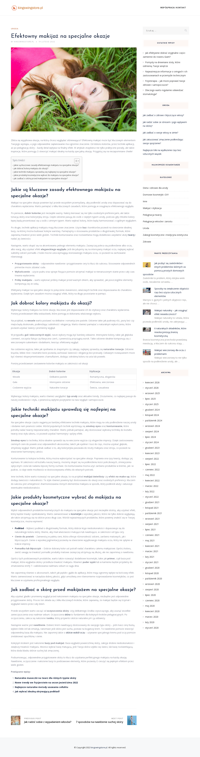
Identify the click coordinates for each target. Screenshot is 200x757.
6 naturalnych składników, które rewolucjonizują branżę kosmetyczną (170, 332)
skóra (67, 614)
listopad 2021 (152, 507)
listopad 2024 (152, 415)
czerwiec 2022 (152, 469)
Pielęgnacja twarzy (152, 214)
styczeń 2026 (152, 387)
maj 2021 (150, 540)
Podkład (19, 528)
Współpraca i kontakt (173, 8)
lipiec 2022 (150, 464)
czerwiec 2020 (152, 600)
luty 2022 (149, 491)
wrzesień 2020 (152, 584)
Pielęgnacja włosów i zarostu (157, 221)
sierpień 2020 (152, 589)
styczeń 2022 (152, 496)
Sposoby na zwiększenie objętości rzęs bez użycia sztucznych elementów (171, 292)
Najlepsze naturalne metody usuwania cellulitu (41, 687)
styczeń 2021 (152, 562)
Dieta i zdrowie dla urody (155, 187)
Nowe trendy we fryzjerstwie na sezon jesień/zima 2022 (46, 682)
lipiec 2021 (150, 529)
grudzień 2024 (152, 409)
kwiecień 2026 (152, 382)
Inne (145, 201)
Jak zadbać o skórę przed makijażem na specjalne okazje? (41, 178)
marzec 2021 (151, 551)
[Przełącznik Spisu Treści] (75, 161)
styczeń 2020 (152, 627)
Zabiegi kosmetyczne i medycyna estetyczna (165, 234)
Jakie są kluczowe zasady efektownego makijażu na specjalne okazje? (46, 165)
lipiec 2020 (150, 594)
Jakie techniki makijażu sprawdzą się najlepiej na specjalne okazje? (45, 172)
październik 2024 (153, 420)
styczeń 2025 (152, 404)
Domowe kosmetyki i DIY (156, 194)
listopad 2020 (152, 573)
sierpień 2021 (152, 524)
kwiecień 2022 (152, 480)
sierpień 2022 (152, 458)
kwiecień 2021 (152, 545)
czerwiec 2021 (152, 534)
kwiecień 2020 (152, 611)
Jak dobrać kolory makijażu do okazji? (31, 168)
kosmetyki (76, 513)
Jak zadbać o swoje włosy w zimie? (160, 132)
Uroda (14, 29)
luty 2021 (149, 556)
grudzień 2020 (152, 567)
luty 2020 (149, 622)
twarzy (131, 234)
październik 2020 (153, 578)
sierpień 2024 (152, 431)
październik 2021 (153, 513)
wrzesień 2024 (152, 425)
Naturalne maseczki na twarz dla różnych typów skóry (45, 677)
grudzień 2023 (152, 447)
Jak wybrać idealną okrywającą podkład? (37, 691)
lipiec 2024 (150, 436)
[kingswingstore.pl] (27, 8)
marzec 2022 (151, 485)
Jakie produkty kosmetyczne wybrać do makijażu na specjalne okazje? (46, 175)
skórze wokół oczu (75, 632)
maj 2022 (150, 474)
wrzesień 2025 (152, 393)
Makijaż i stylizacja (152, 208)
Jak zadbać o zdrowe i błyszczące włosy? (163, 115)
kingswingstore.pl (99, 747)
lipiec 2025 (150, 398)
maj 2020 (150, 605)
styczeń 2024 (152, 442)
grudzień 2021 (152, 502)
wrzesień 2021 (152, 518)
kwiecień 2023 (152, 453)
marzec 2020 (151, 616)
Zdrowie (147, 241)
